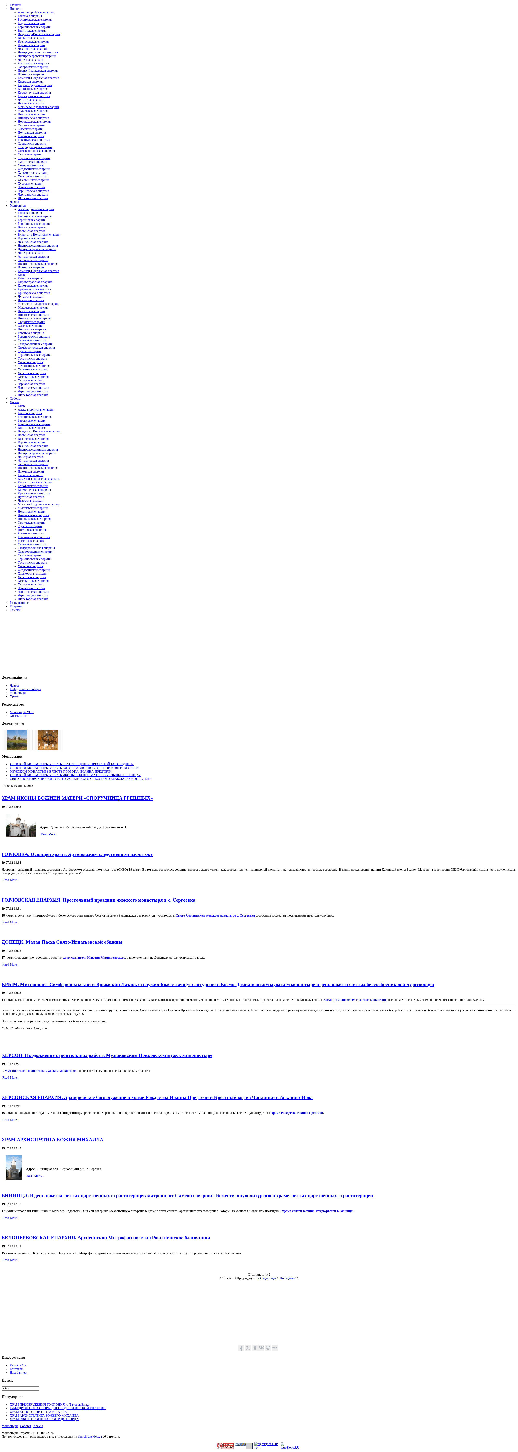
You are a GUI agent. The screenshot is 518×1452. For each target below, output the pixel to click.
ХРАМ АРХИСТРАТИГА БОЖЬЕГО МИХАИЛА (44, 1415)
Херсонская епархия (32, 176)
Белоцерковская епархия (35, 19)
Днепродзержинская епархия (38, 52)
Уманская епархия (30, 165)
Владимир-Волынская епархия (39, 34)
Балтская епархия (30, 16)
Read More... (49, 834)
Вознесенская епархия (33, 41)
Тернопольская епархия (34, 158)
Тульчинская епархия (32, 161)
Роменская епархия (31, 540)
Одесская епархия (30, 129)
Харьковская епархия (32, 172)
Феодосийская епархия (34, 169)
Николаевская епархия (33, 118)
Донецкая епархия (30, 59)
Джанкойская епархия (33, 48)
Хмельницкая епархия (33, 180)
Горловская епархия (31, 45)
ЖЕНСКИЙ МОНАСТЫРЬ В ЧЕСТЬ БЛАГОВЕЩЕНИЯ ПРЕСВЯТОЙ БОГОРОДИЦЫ (72, 764)
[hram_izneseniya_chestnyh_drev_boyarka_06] (48, 749)
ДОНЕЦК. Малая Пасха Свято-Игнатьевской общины (62, 942)
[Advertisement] (123, 643)
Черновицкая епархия (33, 194)
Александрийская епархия (36, 12)
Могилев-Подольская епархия (38, 107)
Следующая (268, 1278)
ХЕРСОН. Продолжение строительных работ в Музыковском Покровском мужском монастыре (107, 1055)
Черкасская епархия (31, 187)
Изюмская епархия (31, 74)
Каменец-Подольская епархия (38, 78)
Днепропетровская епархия (37, 56)
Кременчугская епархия (34, 92)
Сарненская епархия (32, 143)
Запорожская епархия (33, 67)
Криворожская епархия (34, 96)
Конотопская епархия (33, 88)
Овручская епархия (31, 125)
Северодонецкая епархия (35, 147)
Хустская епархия (30, 183)
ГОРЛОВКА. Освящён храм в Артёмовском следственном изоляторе (77, 854)
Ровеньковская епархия (34, 140)
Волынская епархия (31, 37)
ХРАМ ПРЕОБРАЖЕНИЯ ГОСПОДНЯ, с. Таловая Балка (49, 1404)
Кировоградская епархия (35, 85)
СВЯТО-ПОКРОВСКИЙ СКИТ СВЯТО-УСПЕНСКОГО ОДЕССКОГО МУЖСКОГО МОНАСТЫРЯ (81, 778)
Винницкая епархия (32, 30)
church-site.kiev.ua (90, 1436)
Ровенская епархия (31, 136)
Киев (21, 274)
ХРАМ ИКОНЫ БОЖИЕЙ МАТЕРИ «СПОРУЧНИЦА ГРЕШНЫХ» (77, 798)
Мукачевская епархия (33, 110)
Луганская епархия (31, 99)
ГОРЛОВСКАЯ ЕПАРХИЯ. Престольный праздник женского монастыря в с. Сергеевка (98, 900)
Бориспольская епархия (34, 27)
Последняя (287, 1278)
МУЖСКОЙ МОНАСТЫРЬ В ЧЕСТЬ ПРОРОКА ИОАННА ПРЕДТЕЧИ (61, 771)
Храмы (38, 1426)
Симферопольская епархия (36, 150)
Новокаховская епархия (34, 121)
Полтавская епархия (32, 132)
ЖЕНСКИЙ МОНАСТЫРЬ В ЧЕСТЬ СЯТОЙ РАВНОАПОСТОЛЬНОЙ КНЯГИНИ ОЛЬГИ (74, 768)
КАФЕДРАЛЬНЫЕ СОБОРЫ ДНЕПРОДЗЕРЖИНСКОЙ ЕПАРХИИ (58, 1408)
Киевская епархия (30, 81)
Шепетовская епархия (33, 198)
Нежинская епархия (31, 114)
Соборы (25, 1426)
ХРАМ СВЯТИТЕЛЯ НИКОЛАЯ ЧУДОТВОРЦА (44, 1419)
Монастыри (10, 1426)
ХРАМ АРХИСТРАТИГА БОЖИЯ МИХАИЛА (52, 1139)
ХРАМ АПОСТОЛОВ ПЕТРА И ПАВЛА (38, 1412)
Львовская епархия (31, 103)
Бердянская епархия (31, 23)
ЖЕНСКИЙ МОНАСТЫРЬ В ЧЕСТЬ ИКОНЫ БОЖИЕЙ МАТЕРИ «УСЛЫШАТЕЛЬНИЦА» (75, 775)
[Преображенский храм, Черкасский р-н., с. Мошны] (17, 749)
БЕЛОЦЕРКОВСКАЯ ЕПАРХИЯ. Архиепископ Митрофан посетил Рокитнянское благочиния (106, 1237)
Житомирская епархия (33, 63)
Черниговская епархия (33, 191)
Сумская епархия (29, 154)
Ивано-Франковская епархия (38, 70)
